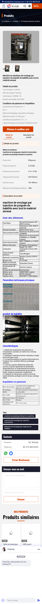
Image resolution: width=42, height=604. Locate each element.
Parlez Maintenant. (21, 460)
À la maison (6, 21)
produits (15, 21)
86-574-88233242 (33, 2)
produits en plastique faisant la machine (19, 416)
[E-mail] (10, 453)
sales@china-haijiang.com (14, 2)
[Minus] (38, 549)
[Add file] (3, 600)
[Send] (39, 600)
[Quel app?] (5, 453)
